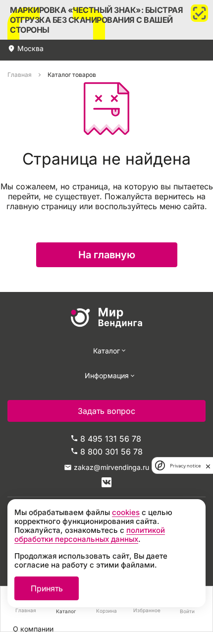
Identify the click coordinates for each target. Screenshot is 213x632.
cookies (126, 512)
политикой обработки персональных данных (89, 534)
